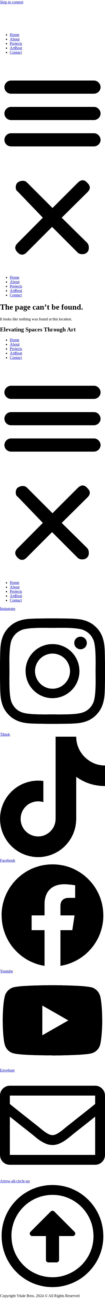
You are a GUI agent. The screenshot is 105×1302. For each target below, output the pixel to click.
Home (14, 35)
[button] (52, 165)
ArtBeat (16, 48)
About (15, 39)
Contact (16, 52)
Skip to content (11, 2)
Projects (16, 43)
